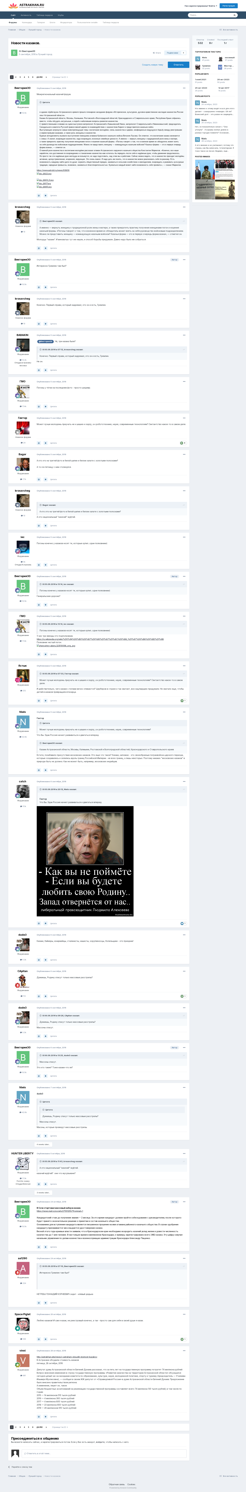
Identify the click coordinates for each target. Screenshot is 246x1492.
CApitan (23, 971)
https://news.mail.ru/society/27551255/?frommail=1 (60, 1211)
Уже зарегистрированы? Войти (200, 6)
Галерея (41, 22)
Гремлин (206, 66)
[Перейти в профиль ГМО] (23, 391)
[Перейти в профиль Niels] (23, 722)
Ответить (179, 64)
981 (24, 1376)
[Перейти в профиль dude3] (23, 945)
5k (24, 562)
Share (157, 53)
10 (24, 232)
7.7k (24, 479)
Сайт (13, 15)
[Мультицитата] (46, 196)
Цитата (53, 195)
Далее (39, 77)
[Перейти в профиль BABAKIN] (23, 345)
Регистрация (229, 6)
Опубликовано (51, 88)
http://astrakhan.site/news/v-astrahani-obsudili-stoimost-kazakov (67, 1357)
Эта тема (224, 15)
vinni (23, 1350)
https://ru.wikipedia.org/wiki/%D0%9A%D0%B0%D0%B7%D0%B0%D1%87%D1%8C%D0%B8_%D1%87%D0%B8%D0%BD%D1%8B (100, 639)
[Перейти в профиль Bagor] (23, 464)
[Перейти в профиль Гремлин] (197, 67)
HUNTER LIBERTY (22, 1153)
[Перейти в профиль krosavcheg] (23, 217)
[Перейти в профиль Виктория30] (14, 53)
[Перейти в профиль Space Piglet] (23, 1324)
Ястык (22, 665)
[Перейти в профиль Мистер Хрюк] (220, 67)
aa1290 (22, 1258)
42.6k (24, 737)
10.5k (23, 113)
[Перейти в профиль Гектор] (23, 428)
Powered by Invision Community (123, 1488)
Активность (26, 15)
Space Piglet (22, 1314)
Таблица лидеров (111, 22)
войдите (100, 1442)
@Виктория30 (45, 342)
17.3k (24, 1178)
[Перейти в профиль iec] (23, 547)
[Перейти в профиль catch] (23, 791)
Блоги (52, 22)
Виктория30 (28, 51)
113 (24, 996)
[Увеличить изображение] (44, 173)
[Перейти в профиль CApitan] (23, 981)
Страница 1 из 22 (59, 77)
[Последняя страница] (46, 77)
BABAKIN (22, 335)
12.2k (23, 360)
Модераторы (66, 22)
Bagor (22, 454)
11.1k (24, 806)
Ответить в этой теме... (38, 1453)
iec (22, 537)
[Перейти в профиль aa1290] (23, 1268)
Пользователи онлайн (87, 22)
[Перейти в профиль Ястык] (23, 675)
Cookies (131, 1484)
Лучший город (45, 54)
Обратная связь (117, 1484)
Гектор (22, 418)
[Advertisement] (215, 227)
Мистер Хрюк (230, 66)
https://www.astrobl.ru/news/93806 (53, 170)
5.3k (24, 960)
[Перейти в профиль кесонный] (220, 58)
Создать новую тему (152, 64)
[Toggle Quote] (41, 102)
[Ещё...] (184, 88)
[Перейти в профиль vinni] (23, 1360)
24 (24, 443)
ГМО (22, 381)
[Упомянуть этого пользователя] (39, 196)
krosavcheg (22, 206)
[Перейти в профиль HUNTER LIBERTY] (23, 1163)
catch (22, 781)
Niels (22, 712)
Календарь (27, 22)
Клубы (61, 15)
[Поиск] (234, 15)
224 (24, 1283)
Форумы (13, 22)
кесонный (230, 57)
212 (24, 691)
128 (24, 1339)
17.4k (24, 406)
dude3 (22, 934)
